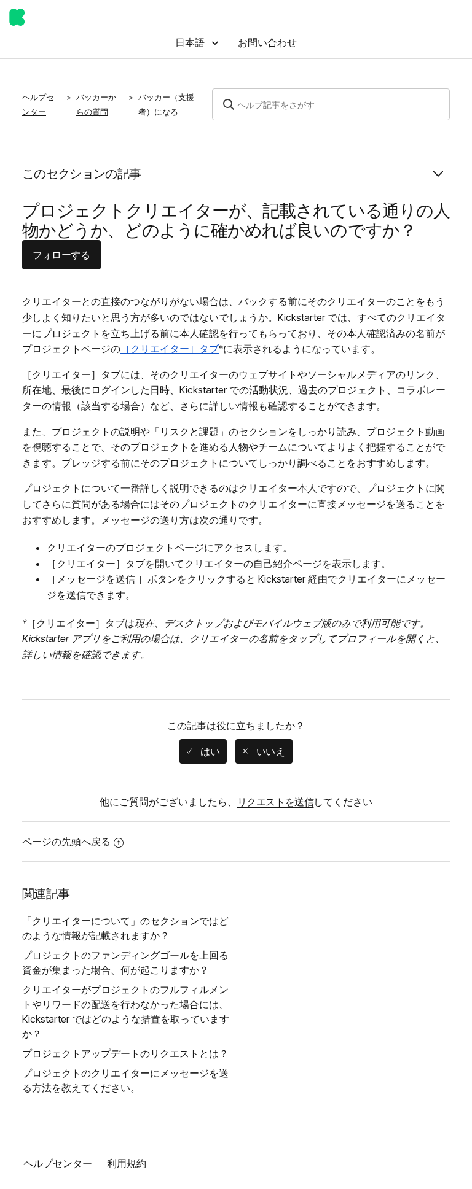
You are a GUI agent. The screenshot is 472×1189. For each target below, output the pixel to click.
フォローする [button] (61, 255)
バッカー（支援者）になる (166, 104)
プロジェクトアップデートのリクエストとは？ (125, 1053)
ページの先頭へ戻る (66, 841)
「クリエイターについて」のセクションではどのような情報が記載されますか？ (125, 928)
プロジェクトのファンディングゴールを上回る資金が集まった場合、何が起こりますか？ (125, 962)
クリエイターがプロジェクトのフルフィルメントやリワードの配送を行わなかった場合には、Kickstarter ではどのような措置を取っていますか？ (125, 1011)
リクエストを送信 (275, 802)
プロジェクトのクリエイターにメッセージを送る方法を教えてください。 (125, 1080)
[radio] (203, 751)
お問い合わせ (267, 42)
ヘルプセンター (38, 104)
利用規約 (126, 1163)
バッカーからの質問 (96, 104)
